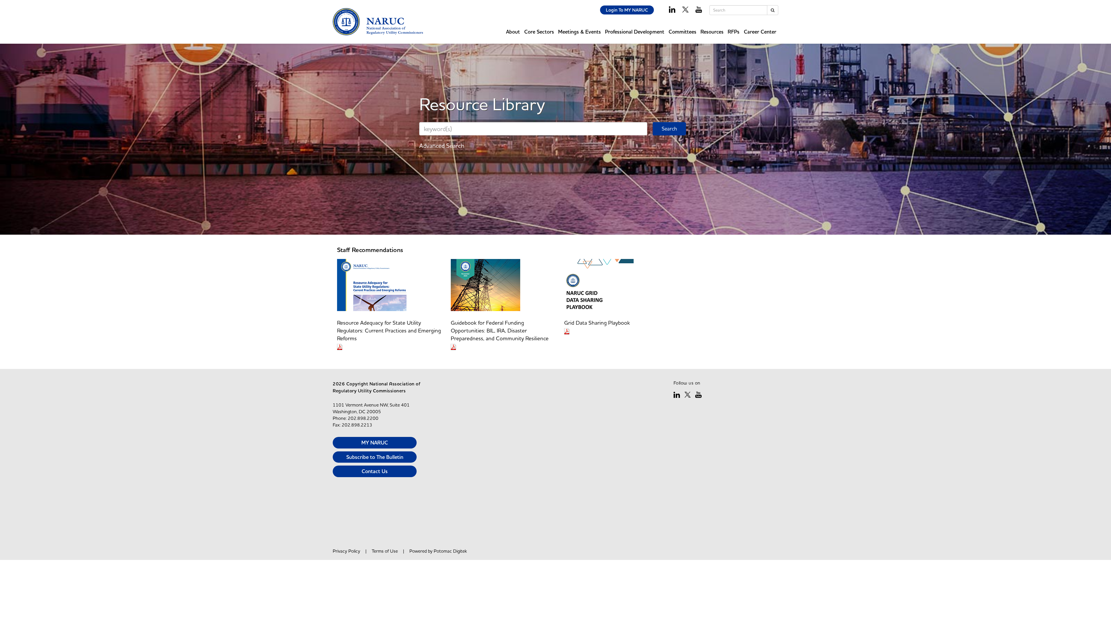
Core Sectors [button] (539, 31)
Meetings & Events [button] (579, 31)
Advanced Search (441, 145)
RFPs (734, 31)
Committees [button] (682, 31)
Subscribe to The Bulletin (374, 457)
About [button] (513, 31)
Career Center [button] (760, 31)
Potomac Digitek (450, 551)
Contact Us (375, 471)
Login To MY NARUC (627, 10)
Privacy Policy (346, 551)
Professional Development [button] (634, 31)
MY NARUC (374, 442)
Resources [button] (712, 31)
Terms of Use (385, 551)
